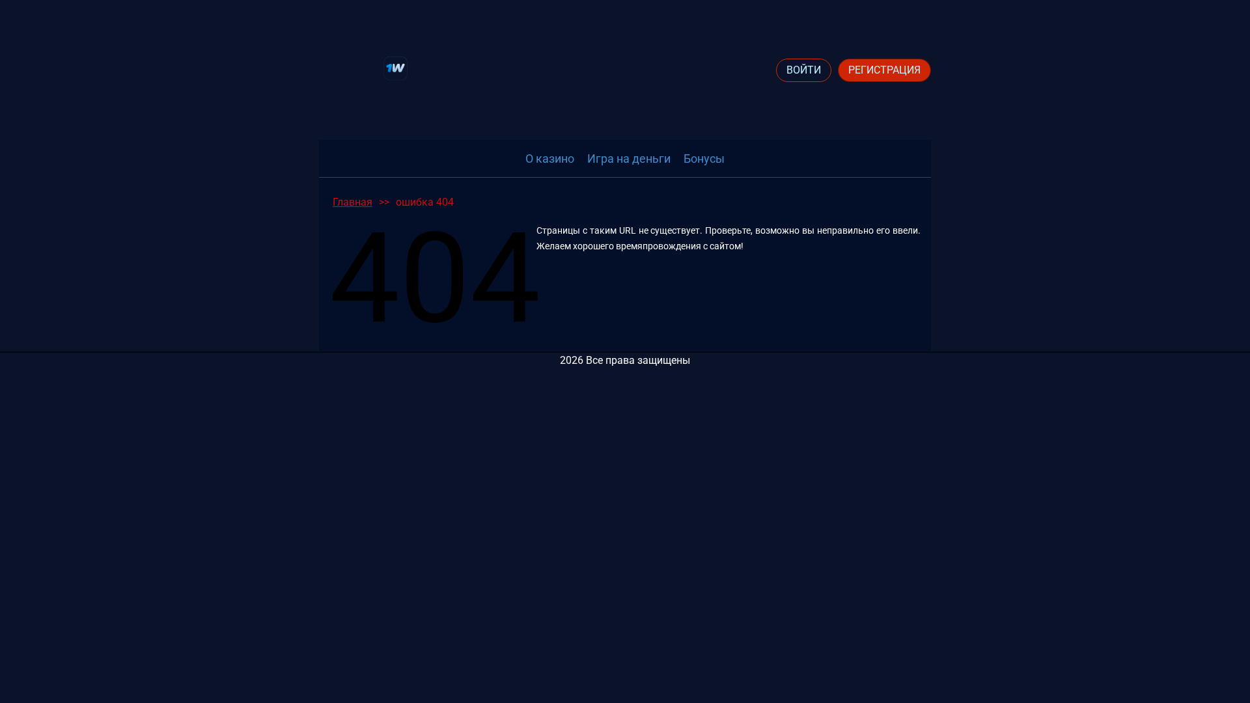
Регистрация (884, 70)
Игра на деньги (629, 158)
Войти (803, 70)
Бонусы (704, 158)
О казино (549, 158)
